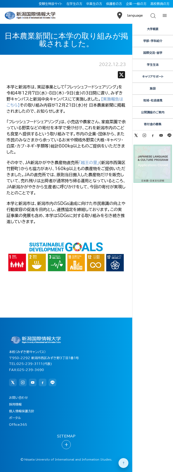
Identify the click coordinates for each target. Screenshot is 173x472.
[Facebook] (152, 135)
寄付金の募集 (153, 124)
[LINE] (169, 135)
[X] (121, 75)
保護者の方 (114, 3)
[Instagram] (144, 135)
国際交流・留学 (152, 52)
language (135, 15)
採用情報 (15, 404)
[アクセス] (119, 15)
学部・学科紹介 (152, 41)
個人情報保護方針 (21, 411)
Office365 (18, 424)
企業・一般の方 (136, 3)
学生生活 (153, 64)
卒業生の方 (94, 3)
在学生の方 (74, 3)
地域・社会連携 (152, 100)
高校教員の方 (159, 3)
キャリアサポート (153, 76)
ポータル (15, 417)
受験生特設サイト (50, 3)
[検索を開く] (153, 15)
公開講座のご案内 (152, 112)
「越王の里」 (89, 162)
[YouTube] (161, 135)
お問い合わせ (18, 397)
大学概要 (153, 29)
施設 (153, 88)
